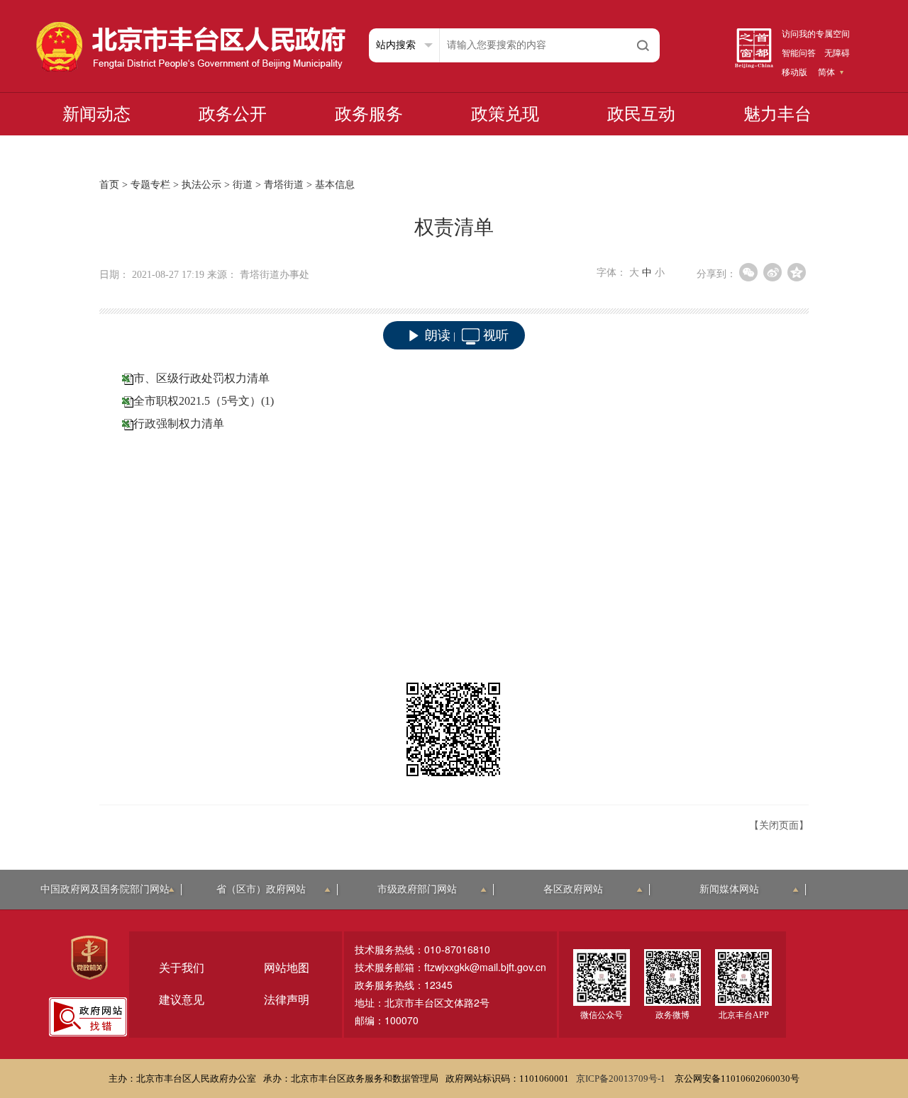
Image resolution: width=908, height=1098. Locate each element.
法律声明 (286, 1000)
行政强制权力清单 (178, 424)
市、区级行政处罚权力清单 (201, 378)
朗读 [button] (437, 335)
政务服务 (369, 114)
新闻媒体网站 (729, 889)
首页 (109, 184)
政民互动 (641, 114)
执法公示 (201, 184)
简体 (826, 72)
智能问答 (799, 53)
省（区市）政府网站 (261, 889)
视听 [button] (496, 335)
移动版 (794, 72)
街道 (243, 184)
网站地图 (286, 968)
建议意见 (181, 1000)
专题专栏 (150, 184)
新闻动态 (96, 114)
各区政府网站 (573, 889)
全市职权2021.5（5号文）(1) (203, 401)
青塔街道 (284, 184)
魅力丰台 (777, 114)
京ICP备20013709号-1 (622, 1078)
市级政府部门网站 (417, 889)
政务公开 (233, 114)
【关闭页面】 (779, 825)
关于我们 (181, 968)
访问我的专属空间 (816, 34)
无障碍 (837, 53)
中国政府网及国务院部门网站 (105, 889)
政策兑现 (505, 114)
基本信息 (335, 184)
